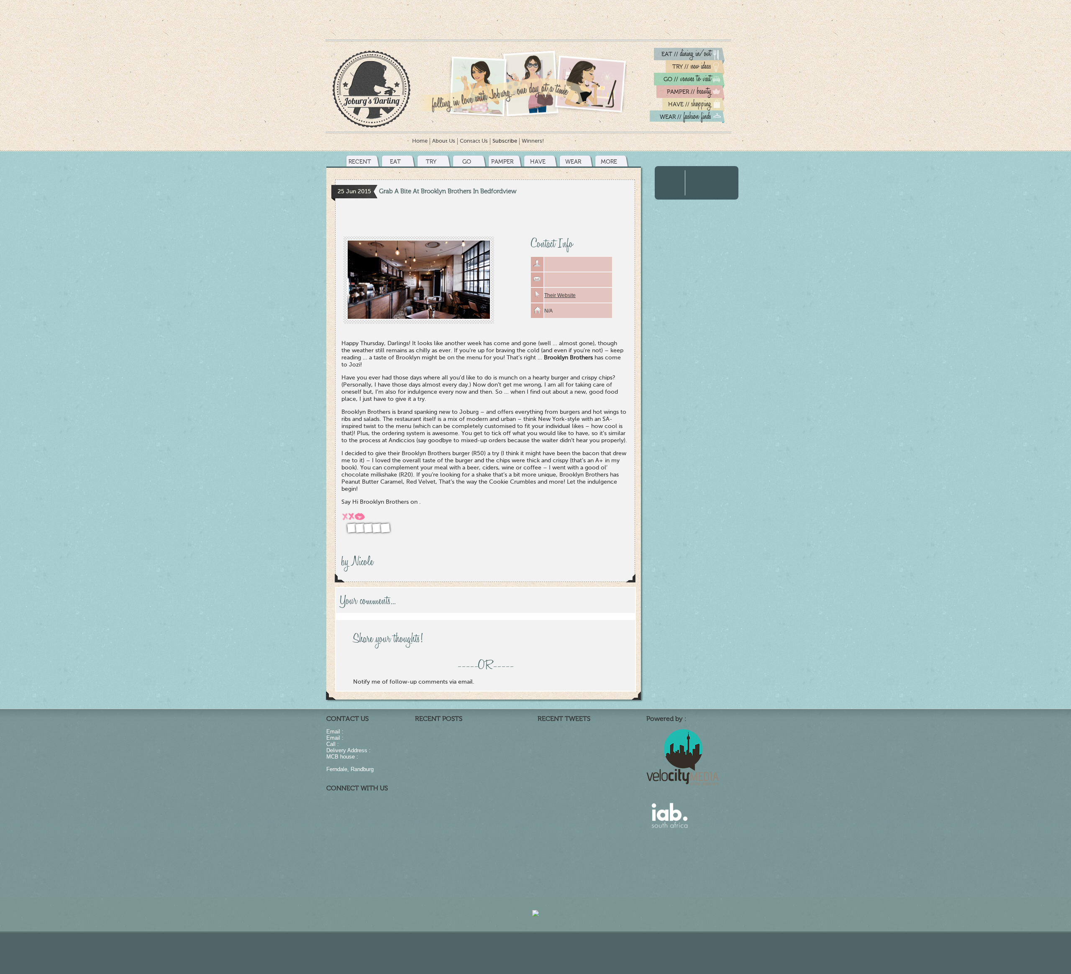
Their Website (560, 295)
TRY (431, 161)
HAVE (538, 161)
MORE (609, 161)
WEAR (573, 161)
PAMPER (502, 161)
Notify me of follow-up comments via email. (413, 682)
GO (466, 161)
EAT (395, 161)
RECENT (359, 161)
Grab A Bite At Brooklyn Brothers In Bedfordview (448, 191)
